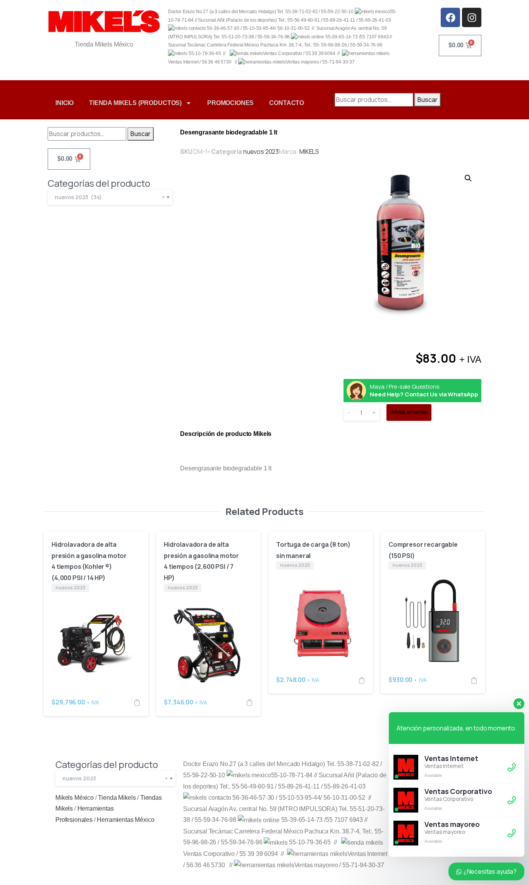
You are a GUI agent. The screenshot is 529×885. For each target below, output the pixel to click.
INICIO (64, 103)
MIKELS (309, 151)
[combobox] (110, 197)
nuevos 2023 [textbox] (115, 778)
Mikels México (74, 797)
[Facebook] (450, 17)
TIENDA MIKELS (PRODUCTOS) (135, 103)
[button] (468, 178)
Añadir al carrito (409, 412)
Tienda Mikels (117, 797)
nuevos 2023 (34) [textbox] (110, 197)
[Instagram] (471, 17)
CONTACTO (286, 103)
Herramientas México (125, 819)
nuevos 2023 (261, 151)
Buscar (427, 99)
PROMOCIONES (230, 103)
